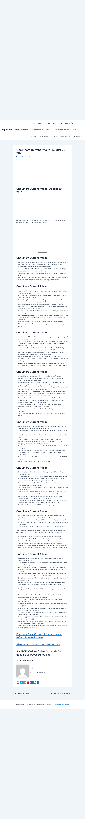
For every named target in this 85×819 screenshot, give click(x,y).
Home (33, 123)
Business (33, 136)
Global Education (65, 136)
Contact (59, 123)
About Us (40, 123)
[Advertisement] (42, 11)
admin (33, 668)
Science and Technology (61, 130)
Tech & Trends (43, 136)
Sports (74, 130)
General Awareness (37, 130)
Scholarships (78, 136)
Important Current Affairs (15, 129)
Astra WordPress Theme (61, 704)
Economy (48, 130)
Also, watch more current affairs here (38, 644)
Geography (53, 136)
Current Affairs (69, 123)
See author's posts (39, 673)
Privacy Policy (50, 123)
